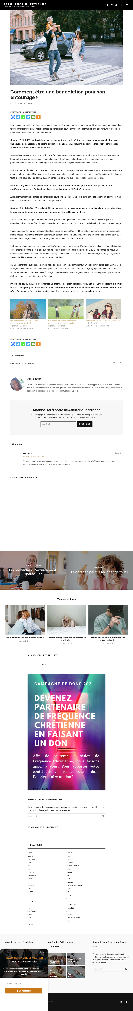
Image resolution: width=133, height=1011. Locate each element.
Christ (30, 863)
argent (30, 856)
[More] (38, 117)
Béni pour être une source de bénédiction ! (103, 321)
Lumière (69, 882)
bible (68, 856)
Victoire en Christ (73, 918)
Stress (69, 911)
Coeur (30, 866)
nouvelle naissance (74, 885)
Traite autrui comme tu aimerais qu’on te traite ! (108, 639)
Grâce (30, 879)
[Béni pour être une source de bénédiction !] (103, 309)
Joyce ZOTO (34, 379)
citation (69, 863)
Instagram (112, 5)
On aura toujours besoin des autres (25, 637)
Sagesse (69, 898)
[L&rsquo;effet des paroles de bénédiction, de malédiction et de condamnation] (66, 309)
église (68, 921)
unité (30, 918)
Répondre (119, 453)
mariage (31, 885)
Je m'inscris (25, 991)
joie (68, 879)
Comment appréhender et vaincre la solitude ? (66, 639)
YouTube (116, 5)
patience (70, 892)
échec (30, 921)
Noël (29, 888)
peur (29, 895)
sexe (29, 908)
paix (68, 888)
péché (30, 898)
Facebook (107, 5)
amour (69, 853)
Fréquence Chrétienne (25, 4)
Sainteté (69, 901)
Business (31, 859)
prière (68, 895)
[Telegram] (28, 117)
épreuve (31, 924)
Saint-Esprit (32, 901)
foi (67, 876)
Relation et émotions (21, 103)
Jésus (30, 882)
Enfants (31, 872)
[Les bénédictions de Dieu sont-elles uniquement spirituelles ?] (28, 309)
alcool (30, 853)
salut (30, 905)
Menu (127, 5)
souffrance (32, 911)
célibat (30, 869)
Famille (69, 872)
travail (69, 914)
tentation (31, 914)
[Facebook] (13, 117)
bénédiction (19, 356)
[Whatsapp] (23, 117)
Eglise (68, 869)
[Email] (33, 117)
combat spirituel (72, 866)
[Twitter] (18, 117)
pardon (30, 892)
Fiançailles (32, 876)
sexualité (70, 908)
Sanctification (72, 905)
